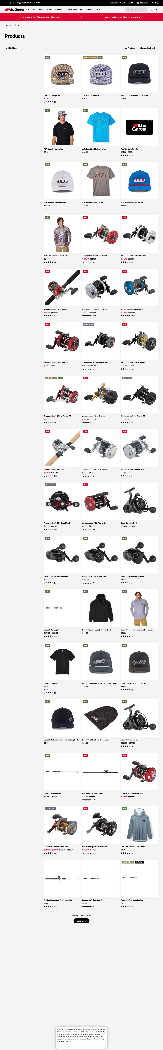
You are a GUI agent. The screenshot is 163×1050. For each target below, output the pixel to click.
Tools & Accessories (74, 9)
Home (7, 25)
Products (15, 25)
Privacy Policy (99, 1039)
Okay (81, 1045)
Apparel (90, 9)
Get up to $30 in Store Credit (121, 3)
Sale (98, 9)
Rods (49, 9)
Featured (31, 9)
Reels (41, 9)
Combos (58, 9)
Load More (81, 921)
